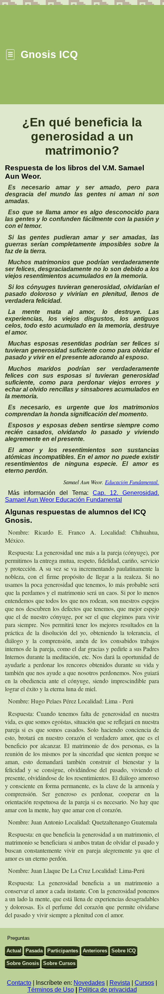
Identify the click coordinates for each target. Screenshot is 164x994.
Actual (13, 951)
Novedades (89, 982)
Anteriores (95, 951)
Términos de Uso (50, 989)
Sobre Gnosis (22, 963)
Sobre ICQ (123, 951)
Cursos (144, 982)
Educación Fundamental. (132, 482)
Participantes (62, 951)
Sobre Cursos (59, 963)
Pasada (34, 951)
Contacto (19, 982)
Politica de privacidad (108, 989)
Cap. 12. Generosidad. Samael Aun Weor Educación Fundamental (82, 496)
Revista (119, 982)
